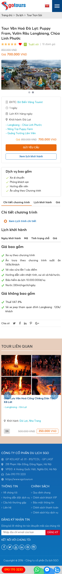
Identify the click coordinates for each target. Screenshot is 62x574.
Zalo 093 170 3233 (15, 474)
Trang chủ (6, 15)
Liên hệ (7, 507)
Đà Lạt (23, 407)
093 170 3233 (13, 569)
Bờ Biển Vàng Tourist (30, 102)
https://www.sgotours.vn (19, 479)
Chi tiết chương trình (16, 202)
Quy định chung (41, 492)
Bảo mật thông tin (43, 502)
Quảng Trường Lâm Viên (21, 133)
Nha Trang (35, 421)
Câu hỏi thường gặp (14, 502)
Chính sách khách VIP (45, 497)
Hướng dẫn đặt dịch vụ (16, 497)
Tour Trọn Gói (34, 15)
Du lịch (19, 15)
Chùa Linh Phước (31, 125)
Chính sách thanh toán (45, 507)
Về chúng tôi (10, 492)
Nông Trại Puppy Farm (20, 129)
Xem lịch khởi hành (31, 156)
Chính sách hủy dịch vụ (45, 512)
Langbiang (13, 125)
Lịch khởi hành (43, 202)
